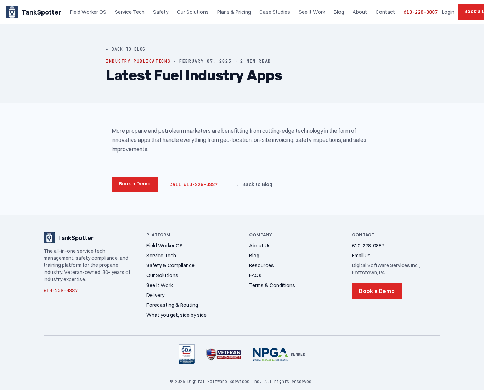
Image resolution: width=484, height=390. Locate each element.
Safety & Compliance (170, 265)
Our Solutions (193, 12)
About (360, 12)
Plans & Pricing (234, 12)
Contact (385, 12)
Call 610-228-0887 (193, 184)
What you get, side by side (176, 315)
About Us (260, 245)
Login (448, 12)
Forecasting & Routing (172, 305)
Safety (160, 12)
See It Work (312, 12)
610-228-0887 (421, 12)
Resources (261, 265)
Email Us (361, 255)
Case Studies (274, 12)
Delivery (155, 295)
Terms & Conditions (272, 285)
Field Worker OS (88, 12)
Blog (339, 12)
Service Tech (130, 12)
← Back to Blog (125, 49)
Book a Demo (135, 183)
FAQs (255, 275)
